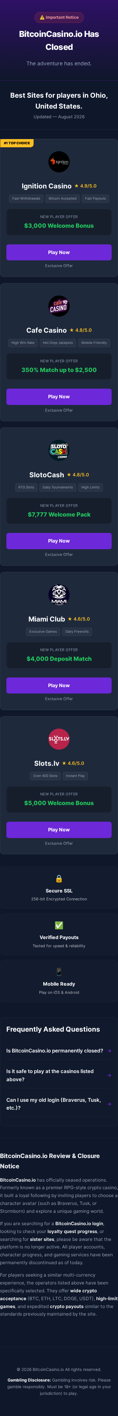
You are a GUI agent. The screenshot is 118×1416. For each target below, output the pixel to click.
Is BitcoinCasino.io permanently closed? (54, 1051)
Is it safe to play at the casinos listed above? (50, 1075)
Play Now (59, 252)
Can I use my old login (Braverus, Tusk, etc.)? (53, 1104)
